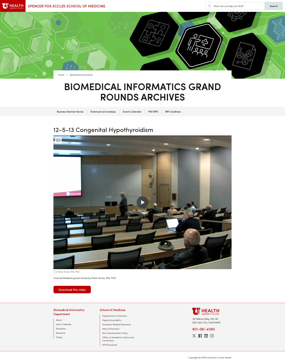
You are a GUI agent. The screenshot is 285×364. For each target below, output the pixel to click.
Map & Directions (110, 328)
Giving (59, 337)
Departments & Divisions (114, 315)
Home (61, 74)
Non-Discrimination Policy (115, 333)
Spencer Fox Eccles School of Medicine (66, 6)
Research (60, 332)
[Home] (13, 6)
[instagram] (212, 336)
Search (274, 6)
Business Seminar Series (70, 111)
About (59, 320)
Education (61, 328)
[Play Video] (142, 202)
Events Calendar (132, 111)
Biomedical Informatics (81, 74)
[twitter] (194, 336)
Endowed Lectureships (103, 111)
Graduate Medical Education (116, 324)
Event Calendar (63, 324)
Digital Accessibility (111, 320)
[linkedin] (206, 336)
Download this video (72, 290)
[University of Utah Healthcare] (212, 311)
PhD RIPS (153, 111)
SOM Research (109, 344)
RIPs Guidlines (173, 111)
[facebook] (200, 336)
